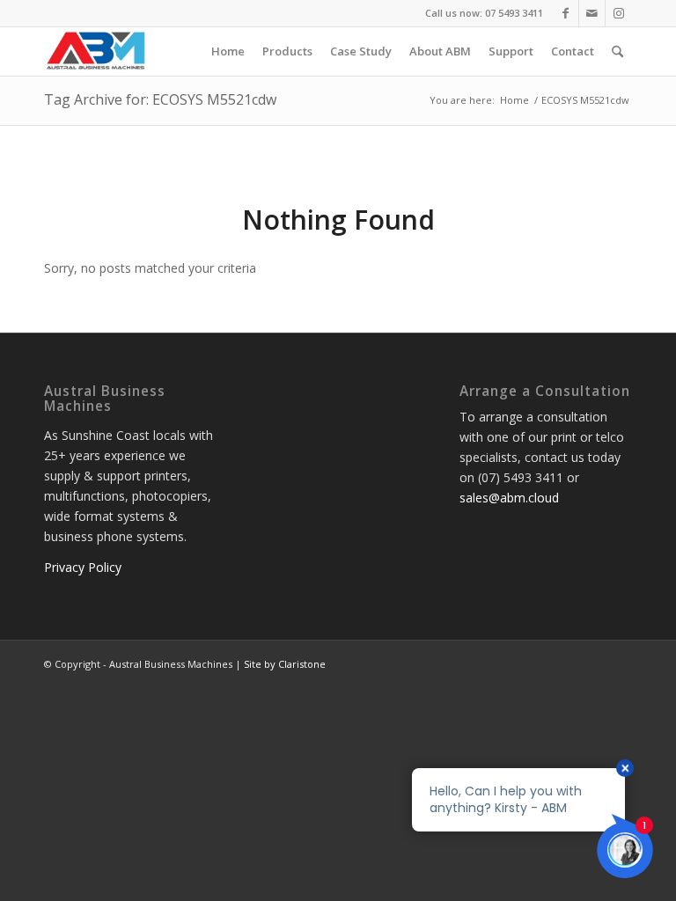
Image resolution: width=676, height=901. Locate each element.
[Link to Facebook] (565, 13)
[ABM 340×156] (97, 51)
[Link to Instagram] (619, 13)
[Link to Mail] (592, 13)
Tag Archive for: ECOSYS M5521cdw (160, 99)
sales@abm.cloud (509, 497)
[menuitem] (228, 51)
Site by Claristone (285, 663)
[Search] (617, 51)
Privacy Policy (82, 567)
